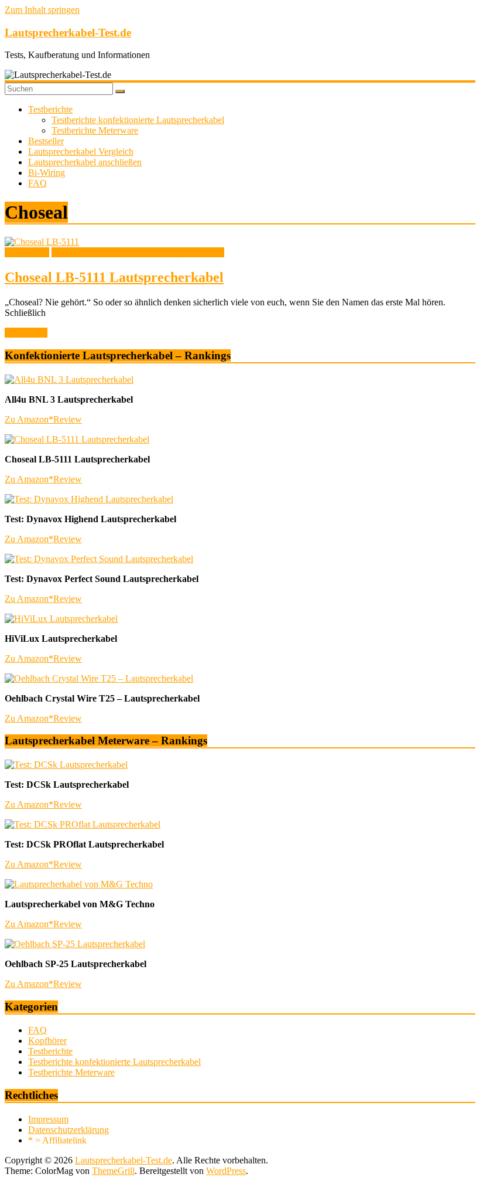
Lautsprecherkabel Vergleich (80, 151)
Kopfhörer (47, 1041)
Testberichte (50, 109)
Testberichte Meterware (95, 130)
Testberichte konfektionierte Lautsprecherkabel (138, 120)
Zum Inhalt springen (42, 10)
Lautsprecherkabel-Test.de (68, 32)
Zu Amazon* (29, 419)
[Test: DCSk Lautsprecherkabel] (66, 765)
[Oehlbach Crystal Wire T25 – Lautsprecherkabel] (99, 678)
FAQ (37, 183)
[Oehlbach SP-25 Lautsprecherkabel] (75, 944)
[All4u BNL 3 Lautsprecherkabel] (69, 379)
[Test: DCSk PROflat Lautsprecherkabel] (82, 824)
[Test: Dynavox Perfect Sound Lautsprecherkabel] (99, 559)
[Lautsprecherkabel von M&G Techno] (79, 884)
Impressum (48, 1119)
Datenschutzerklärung (68, 1130)
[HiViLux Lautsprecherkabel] (61, 619)
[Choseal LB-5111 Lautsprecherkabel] (42, 242)
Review (67, 419)
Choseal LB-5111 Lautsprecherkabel (114, 277)
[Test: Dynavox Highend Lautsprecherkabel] (89, 499)
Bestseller (46, 141)
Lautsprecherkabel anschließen (85, 162)
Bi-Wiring (46, 173)
